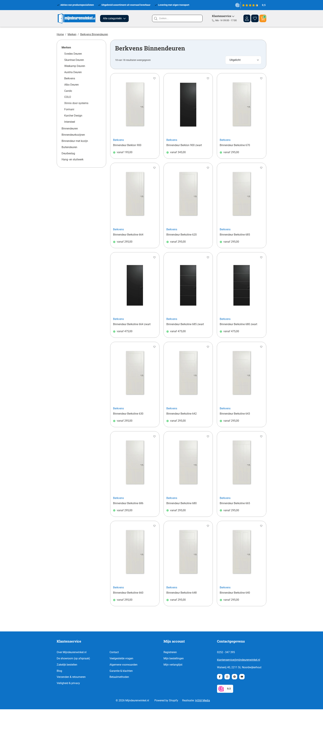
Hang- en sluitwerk (72, 159)
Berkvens (69, 78)
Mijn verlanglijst (173, 664)
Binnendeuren (70, 128)
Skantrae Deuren (74, 60)
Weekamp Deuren (74, 66)
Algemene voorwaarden (123, 664)
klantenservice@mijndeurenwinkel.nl (238, 659)
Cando (68, 90)
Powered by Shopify (166, 700)
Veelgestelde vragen (121, 658)
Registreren (170, 652)
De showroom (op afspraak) (73, 658)
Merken (72, 34)
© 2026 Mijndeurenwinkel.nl (132, 700)
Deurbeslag (68, 153)
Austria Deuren (73, 72)
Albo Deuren (71, 84)
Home (60, 34)
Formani (69, 109)
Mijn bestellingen (174, 658)
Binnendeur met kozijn (75, 141)
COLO (67, 97)
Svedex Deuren (73, 53)
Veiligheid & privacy (68, 683)
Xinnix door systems (76, 103)
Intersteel (69, 121)
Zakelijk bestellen (67, 664)
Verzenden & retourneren (71, 677)
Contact (114, 652)
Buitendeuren (69, 147)
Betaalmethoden (119, 677)
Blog (59, 670)
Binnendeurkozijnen (73, 134)
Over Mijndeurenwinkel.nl (71, 652)
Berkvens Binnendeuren (94, 34)
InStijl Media (202, 700)
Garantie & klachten (121, 670)
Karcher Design (73, 115)
